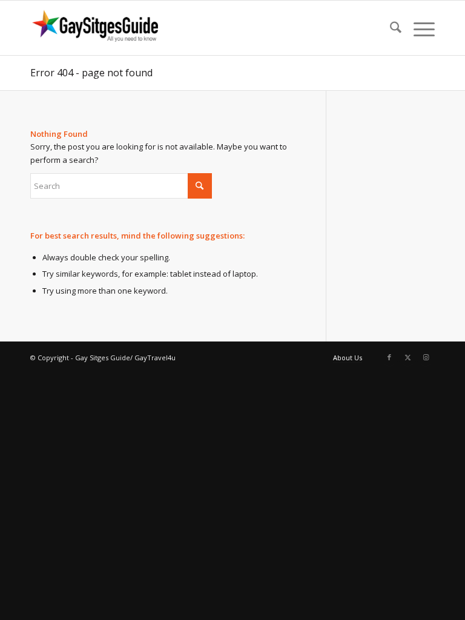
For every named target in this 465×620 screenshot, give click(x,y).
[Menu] (418, 28)
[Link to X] (407, 357)
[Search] (389, 28)
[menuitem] (389, 28)
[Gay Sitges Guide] (96, 28)
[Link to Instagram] (426, 357)
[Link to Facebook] (389, 357)
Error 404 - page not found (91, 72)
